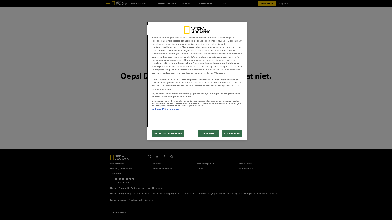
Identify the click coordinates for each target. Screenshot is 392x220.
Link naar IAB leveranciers (165, 109)
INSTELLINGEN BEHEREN (168, 133)
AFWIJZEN (208, 133)
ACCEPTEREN (232, 133)
